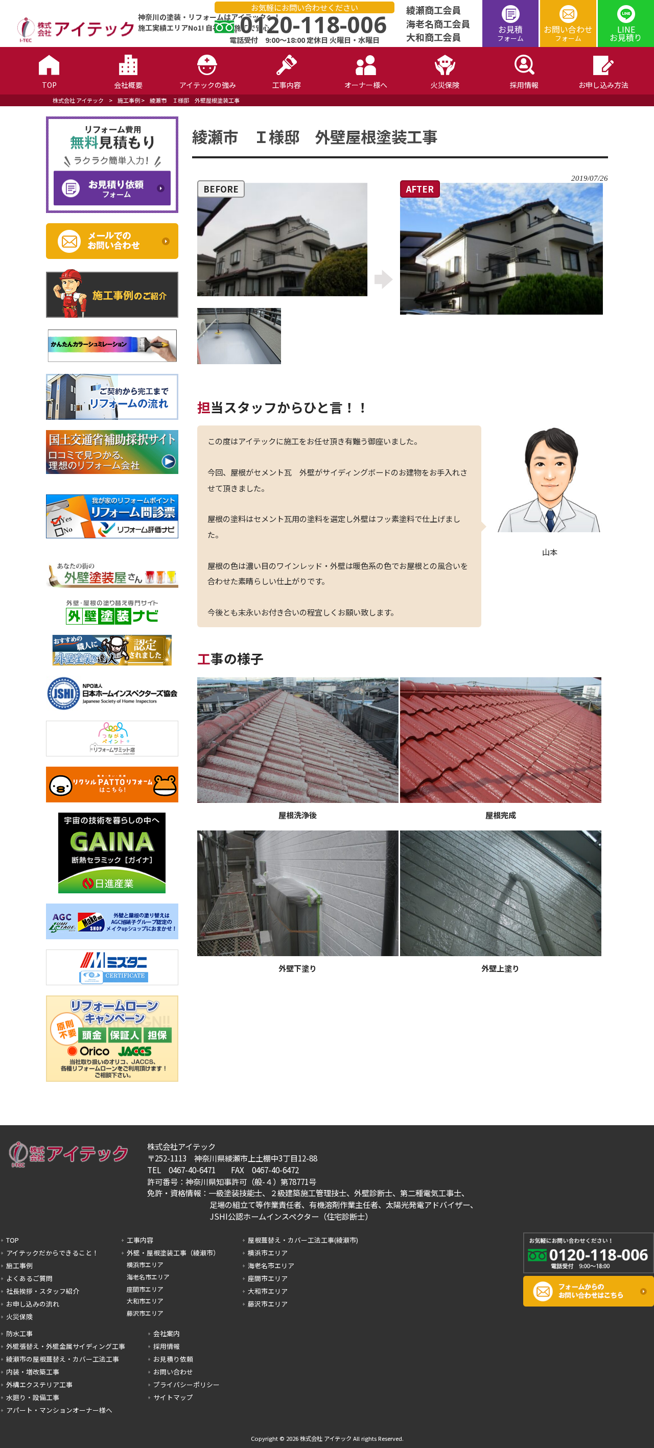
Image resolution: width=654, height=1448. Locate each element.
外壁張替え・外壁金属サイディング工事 (65, 1346)
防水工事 (19, 1333)
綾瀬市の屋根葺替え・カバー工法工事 (62, 1359)
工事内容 (140, 1240)
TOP (12, 1240)
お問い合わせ (568, 33)
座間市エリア (145, 1289)
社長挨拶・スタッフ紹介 (42, 1291)
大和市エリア (145, 1300)
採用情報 (166, 1346)
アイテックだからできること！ (52, 1252)
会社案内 (166, 1333)
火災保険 (19, 1316)
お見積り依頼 (173, 1359)
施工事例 (129, 100)
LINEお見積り (626, 33)
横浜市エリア (145, 1264)
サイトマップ (173, 1397)
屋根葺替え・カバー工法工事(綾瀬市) (303, 1240)
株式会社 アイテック (78, 100)
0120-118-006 (313, 24)
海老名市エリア (148, 1276)
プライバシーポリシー (186, 1384)
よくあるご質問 (29, 1278)
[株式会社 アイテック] (71, 40)
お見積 (510, 33)
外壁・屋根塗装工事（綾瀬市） (173, 1252)
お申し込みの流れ (32, 1304)
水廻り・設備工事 (32, 1397)
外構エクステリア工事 (39, 1384)
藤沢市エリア (145, 1313)
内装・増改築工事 (32, 1371)
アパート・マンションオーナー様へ (59, 1410)
